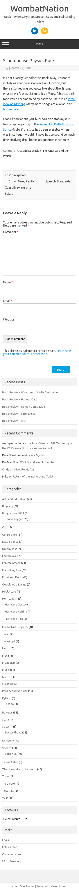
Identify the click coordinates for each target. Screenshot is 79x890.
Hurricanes (9, 598)
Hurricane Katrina (16, 611)
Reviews (7, 712)
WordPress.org (12, 861)
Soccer (6, 726)
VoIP (5, 797)
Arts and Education (29, 150)
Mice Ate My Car (34, 455)
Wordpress (59, 886)
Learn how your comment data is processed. (37, 352)
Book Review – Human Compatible (24, 406)
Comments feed (12, 854)
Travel (6, 776)
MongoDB (8, 662)
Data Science (10, 541)
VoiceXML (11, 753)
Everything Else (11, 570)
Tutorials (8, 790)
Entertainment (11, 562)
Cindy (5, 469)
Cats (5, 527)
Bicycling (7, 506)
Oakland (7, 683)
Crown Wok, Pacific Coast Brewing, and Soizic (20, 187)
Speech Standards (60, 181)
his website (11, 109)
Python (6, 698)
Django (9, 703)
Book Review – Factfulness (18, 413)
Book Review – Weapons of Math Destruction (30, 392)
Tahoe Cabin (10, 762)
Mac (4, 655)
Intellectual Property (15, 627)
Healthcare (9, 591)
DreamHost (9, 548)
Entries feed (10, 847)
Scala (5, 719)
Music (5, 669)
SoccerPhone (13, 732)
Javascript (8, 641)
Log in (6, 839)
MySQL (6, 676)
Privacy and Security (14, 690)
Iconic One (18, 886)
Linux (5, 648)
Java (5, 634)
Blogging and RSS (13, 513)
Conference (9, 534)
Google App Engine (14, 584)
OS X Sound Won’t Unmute (37, 462)
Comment (10, 232)
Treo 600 (8, 783)
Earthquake (9, 555)
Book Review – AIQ (14, 420)
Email (8, 301)
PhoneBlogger (14, 519)
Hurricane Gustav (16, 604)
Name (8, 282)
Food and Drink (12, 577)
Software (8, 740)
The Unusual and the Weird (19, 769)
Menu (39, 43)
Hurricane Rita (14, 618)
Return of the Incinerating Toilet (33, 476)
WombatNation (39, 8)
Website (8, 319)
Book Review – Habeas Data (20, 399)
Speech (6, 747)
